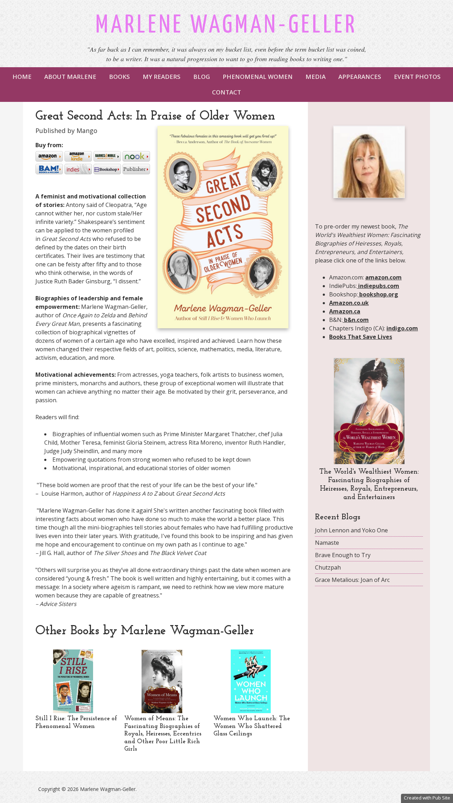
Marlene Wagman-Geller (226, 25)
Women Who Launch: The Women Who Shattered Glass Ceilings (251, 726)
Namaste (327, 543)
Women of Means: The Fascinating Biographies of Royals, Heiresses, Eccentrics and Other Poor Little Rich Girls (162, 734)
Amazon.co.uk (349, 303)
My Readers (161, 77)
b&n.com (356, 320)
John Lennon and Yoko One (351, 530)
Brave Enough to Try (343, 555)
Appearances (359, 77)
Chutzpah (328, 567)
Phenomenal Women (258, 77)
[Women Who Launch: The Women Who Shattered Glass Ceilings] (251, 711)
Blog (201, 77)
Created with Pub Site (427, 798)
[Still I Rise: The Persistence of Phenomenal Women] (73, 711)
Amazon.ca (344, 311)
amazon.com (383, 277)
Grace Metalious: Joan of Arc (352, 580)
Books (119, 77)
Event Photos (417, 77)
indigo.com (402, 328)
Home (21, 77)
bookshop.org (378, 294)
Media (315, 77)
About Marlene (70, 77)
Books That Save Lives (360, 337)
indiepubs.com (378, 286)
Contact (226, 92)
